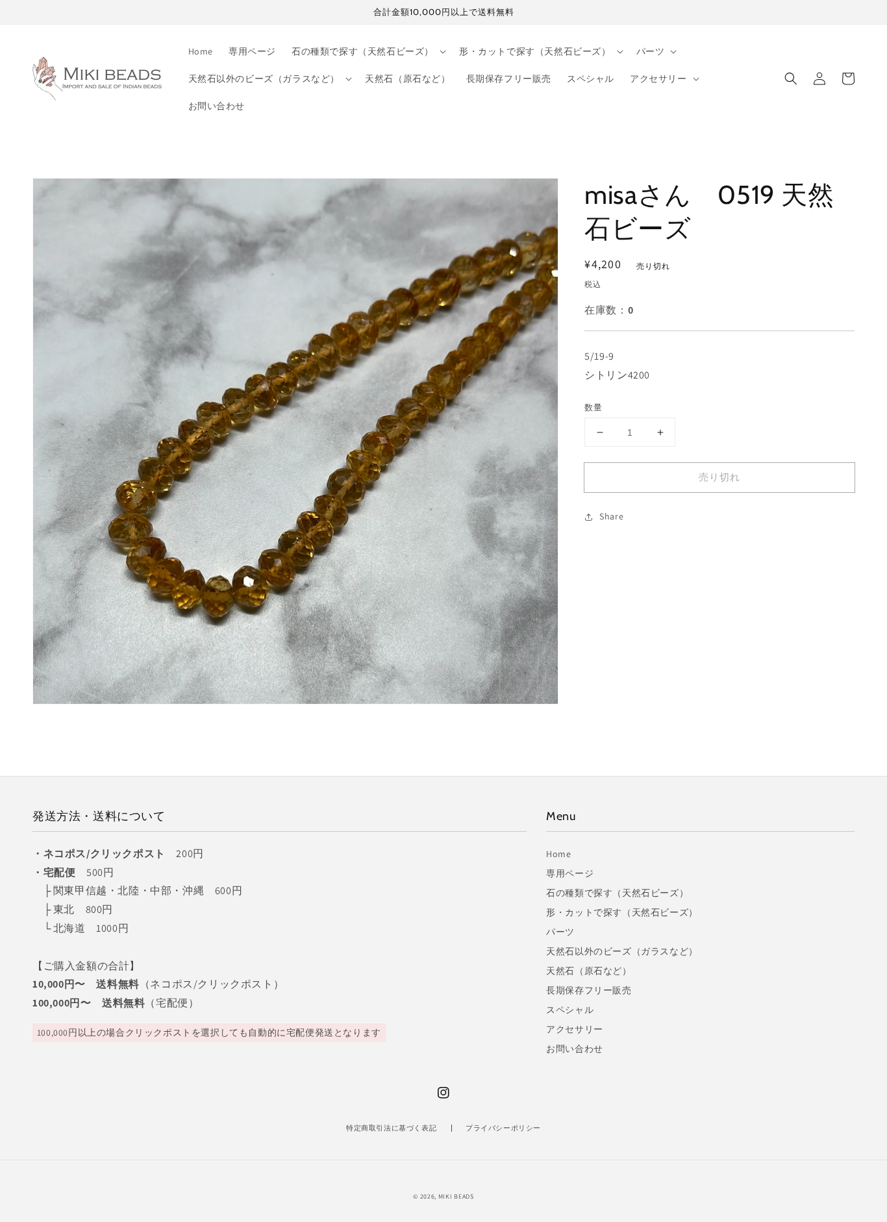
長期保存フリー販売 (588, 990)
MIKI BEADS (456, 1196)
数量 (593, 407)
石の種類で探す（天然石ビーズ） (617, 893)
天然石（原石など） (588, 971)
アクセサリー (574, 1029)
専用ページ (569, 873)
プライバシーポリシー (503, 1127)
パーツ (560, 932)
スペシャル (569, 1010)
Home (558, 854)
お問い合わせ (574, 1048)
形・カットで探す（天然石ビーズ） (622, 912)
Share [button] (611, 517)
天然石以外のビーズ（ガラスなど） (622, 951)
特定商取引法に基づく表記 (391, 1127)
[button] (791, 78)
